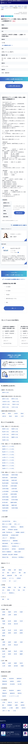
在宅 (3, 572)
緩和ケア (14, 572)
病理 (15, 570)
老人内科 (20, 684)
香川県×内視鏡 (14, 499)
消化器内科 (11, 678)
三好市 (22, 416)
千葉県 (3, 623)
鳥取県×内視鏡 (14, 474)
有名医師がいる (15, 546)
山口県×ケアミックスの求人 (8, 457)
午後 (15, 587)
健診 (25, 587)
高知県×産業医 (5, 508)
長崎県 (15, 663)
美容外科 (23, 707)
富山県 (9, 630)
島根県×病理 (14, 480)
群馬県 (15, 621)
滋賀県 (9, 642)
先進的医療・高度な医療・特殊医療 (9, 554)
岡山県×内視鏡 (14, 483)
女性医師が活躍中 (15, 535)
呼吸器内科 (4, 681)
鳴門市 (9, 413)
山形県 (9, 614)
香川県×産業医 (5, 499)
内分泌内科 (12, 684)
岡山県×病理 (5, 485)
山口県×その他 (5, 434)
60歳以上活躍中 (17, 551)
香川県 (15, 654)
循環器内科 (19, 678)
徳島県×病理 (14, 497)
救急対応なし (14, 526)
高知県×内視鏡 (14, 508)
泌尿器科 (23, 705)
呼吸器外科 (4, 693)
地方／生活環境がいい (15, 543)
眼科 (3, 705)
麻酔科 (17, 707)
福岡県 (3, 663)
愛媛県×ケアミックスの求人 (8, 465)
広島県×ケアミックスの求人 (8, 454)
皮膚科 (16, 705)
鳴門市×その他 (14, 398)
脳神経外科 (12, 693)
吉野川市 (4, 416)
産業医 (3, 529)
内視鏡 (9, 570)
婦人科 (16, 702)
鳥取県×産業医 (5, 474)
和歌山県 (16, 644)
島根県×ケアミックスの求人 (8, 449)
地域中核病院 (5, 543)
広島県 (21, 651)
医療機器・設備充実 (20, 532)
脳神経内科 (4, 684)
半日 (14, 590)
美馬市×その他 (5, 407)
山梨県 (3, 633)
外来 (24, 590)
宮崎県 (9, 665)
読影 (25, 572)
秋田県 (3, 614)
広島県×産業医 (14, 485)
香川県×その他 (5, 437)
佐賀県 (9, 663)
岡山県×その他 (5, 431)
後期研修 (4, 578)
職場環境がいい (5, 546)
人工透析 (11, 707)
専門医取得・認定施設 (13, 529)
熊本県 (21, 663)
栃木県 (9, 621)
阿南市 (22, 413)
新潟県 (3, 630)
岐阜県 (15, 633)
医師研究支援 (5, 535)
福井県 (21, 630)
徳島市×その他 (5, 392)
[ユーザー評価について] (18, 252)
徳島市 (3, 413)
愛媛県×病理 (14, 505)
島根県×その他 (14, 428)
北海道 (3, 612)
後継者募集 (15, 540)
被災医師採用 (21, 549)
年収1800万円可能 (6, 521)
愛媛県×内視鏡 (5, 505)
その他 (14, 710)
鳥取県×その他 (5, 428)
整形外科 (20, 693)
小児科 (3, 702)
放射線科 (4, 707)
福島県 (15, 614)
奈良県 (9, 644)
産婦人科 (10, 702)
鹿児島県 (16, 665)
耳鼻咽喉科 (9, 705)
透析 (20, 572)
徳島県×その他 (14, 434)
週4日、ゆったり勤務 (6, 524)
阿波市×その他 (15, 404)
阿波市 (10, 416)
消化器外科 (11, 690)
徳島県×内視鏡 (5, 497)
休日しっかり (17, 524)
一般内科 (4, 678)
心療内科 (19, 681)
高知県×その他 (5, 440)
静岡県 (21, 633)
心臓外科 (19, 690)
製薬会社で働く (5, 557)
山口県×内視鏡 (14, 491)
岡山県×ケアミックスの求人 (8, 451)
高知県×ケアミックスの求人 (8, 468)
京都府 (15, 642)
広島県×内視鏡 (5, 488)
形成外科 (4, 696)
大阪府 (21, 642)
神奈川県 (16, 623)
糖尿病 (20, 570)
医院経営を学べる (6, 540)
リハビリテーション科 (14, 696)
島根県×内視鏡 (5, 480)
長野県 (9, 633)
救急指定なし (12, 592)
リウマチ (4, 581)
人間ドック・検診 (6, 710)
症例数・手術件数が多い (7, 532)
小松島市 (16, 413)
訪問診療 (19, 578)
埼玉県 (21, 621)
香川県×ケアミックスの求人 (8, 463)
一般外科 (4, 690)
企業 (21, 575)
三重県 (3, 642)
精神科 (22, 702)
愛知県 (3, 635)
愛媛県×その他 (14, 437)
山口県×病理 (5, 494)
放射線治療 (9, 575)
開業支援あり (13, 538)
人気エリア (4, 538)
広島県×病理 (14, 488)
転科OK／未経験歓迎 (6, 551)
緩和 (3, 575)
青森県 (9, 612)
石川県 (15, 630)
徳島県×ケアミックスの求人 (8, 460)
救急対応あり (5, 526)
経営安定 (14, 549)
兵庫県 (3, 644)
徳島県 (9, 654)
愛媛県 (21, 654)
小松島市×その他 (5, 401)
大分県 (3, 665)
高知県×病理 (5, 510)
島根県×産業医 (14, 477)
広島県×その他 (14, 431)
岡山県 (15, 651)
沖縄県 (22, 665)
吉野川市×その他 (5, 404)
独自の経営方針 (5, 549)
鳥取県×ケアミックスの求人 (8, 446)
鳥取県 (3, 651)
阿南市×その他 (15, 401)
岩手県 (15, 612)
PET (10, 581)
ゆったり (4, 592)
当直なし (15, 521)
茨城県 (3, 621)
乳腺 (16, 575)
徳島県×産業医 (14, 494)
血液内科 (12, 681)
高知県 (3, 656)
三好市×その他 (14, 407)
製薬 (8, 572)
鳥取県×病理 (5, 477)
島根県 (9, 651)
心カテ (15, 581)
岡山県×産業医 (5, 483)
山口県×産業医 (5, 491)
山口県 (3, 654)
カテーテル (11, 578)
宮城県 (21, 612)
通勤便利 (21, 526)
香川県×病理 (5, 502)
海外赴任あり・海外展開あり (18, 557)
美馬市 (16, 416)
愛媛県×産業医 (14, 502)
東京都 (9, 623)
